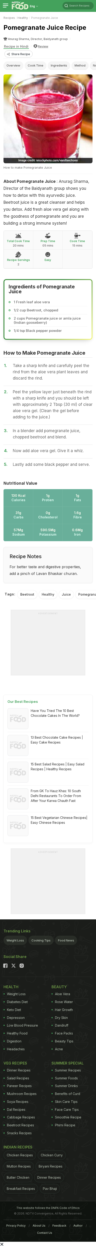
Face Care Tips (67, 1109)
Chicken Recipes (20, 1155)
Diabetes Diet (17, 1002)
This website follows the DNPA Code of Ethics (48, 1208)
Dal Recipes (16, 1109)
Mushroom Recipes (22, 1094)
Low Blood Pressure (22, 1025)
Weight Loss (15, 940)
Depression (16, 1018)
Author (78, 1225)
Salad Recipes (18, 1078)
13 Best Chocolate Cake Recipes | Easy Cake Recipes (57, 739)
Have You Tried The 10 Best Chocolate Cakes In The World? (55, 713)
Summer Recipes (68, 1070)
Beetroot (27, 594)
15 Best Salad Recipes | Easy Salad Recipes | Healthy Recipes (57, 766)
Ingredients (59, 65)
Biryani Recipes (50, 1166)
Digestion (14, 1041)
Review (43, 46)
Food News (66, 940)
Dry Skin (61, 1018)
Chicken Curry (52, 1155)
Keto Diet (14, 1010)
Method (80, 65)
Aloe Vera (62, 994)
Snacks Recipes (19, 1133)
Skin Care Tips (66, 1102)
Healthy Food (17, 1033)
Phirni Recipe (65, 1125)
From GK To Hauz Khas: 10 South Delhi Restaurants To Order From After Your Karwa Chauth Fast (56, 796)
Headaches (16, 1049)
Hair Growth (64, 1010)
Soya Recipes (17, 1102)
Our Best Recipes (22, 701)
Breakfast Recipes (21, 1189)
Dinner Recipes (19, 1070)
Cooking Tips (41, 940)
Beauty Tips (64, 1041)
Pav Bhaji (50, 1189)
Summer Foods (66, 1078)
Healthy (22, 18)
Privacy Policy (16, 1225)
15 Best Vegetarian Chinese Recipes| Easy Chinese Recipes (59, 820)
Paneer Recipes (19, 1086)
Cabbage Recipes (21, 1117)
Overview (13, 65)
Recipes (9, 18)
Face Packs (64, 1033)
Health (10, 986)
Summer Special (67, 1063)
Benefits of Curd (67, 1094)
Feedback (59, 1225)
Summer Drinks (66, 1086)
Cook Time (35, 65)
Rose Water (64, 1002)
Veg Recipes (15, 1063)
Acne (59, 1049)
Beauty (59, 986)
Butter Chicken (18, 1177)
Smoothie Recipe (68, 1117)
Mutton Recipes (19, 1166)
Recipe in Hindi (16, 46)
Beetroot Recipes (20, 1125)
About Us (39, 1225)
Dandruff (61, 1025)
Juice (66, 594)
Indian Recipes (17, 1147)
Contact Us (44, 1233)
